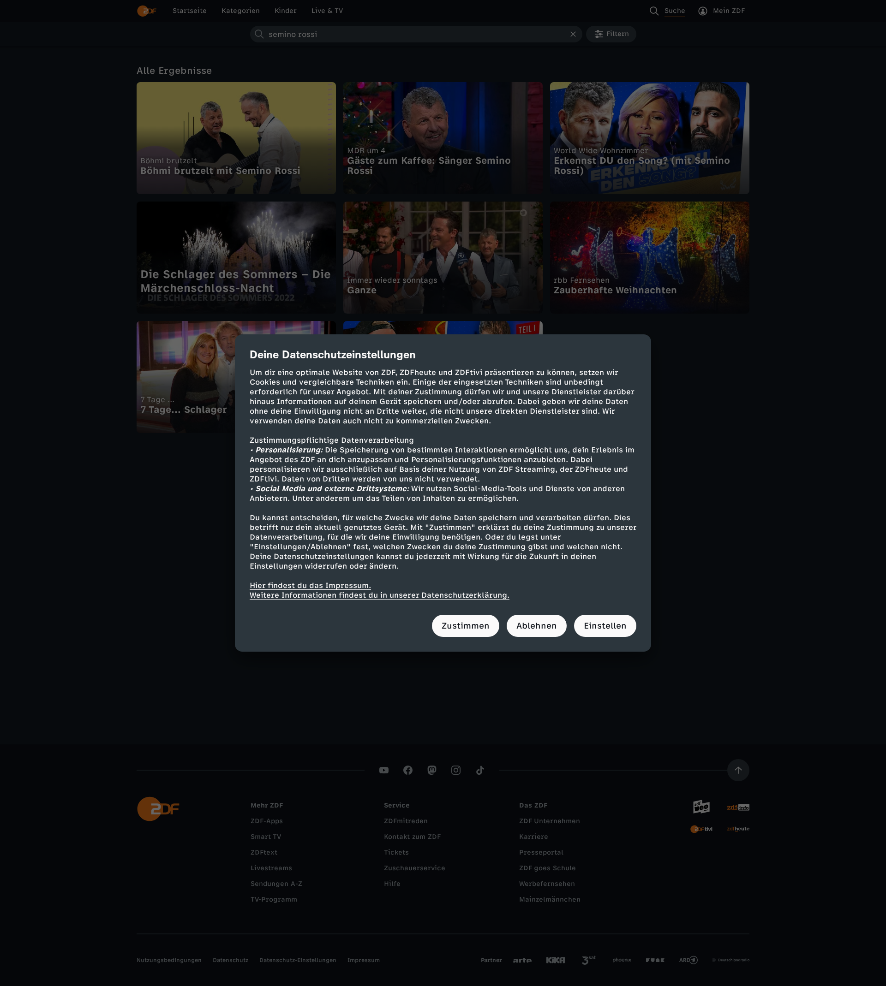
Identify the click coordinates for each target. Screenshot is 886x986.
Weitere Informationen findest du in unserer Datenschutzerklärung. (379, 595)
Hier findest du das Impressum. (310, 585)
